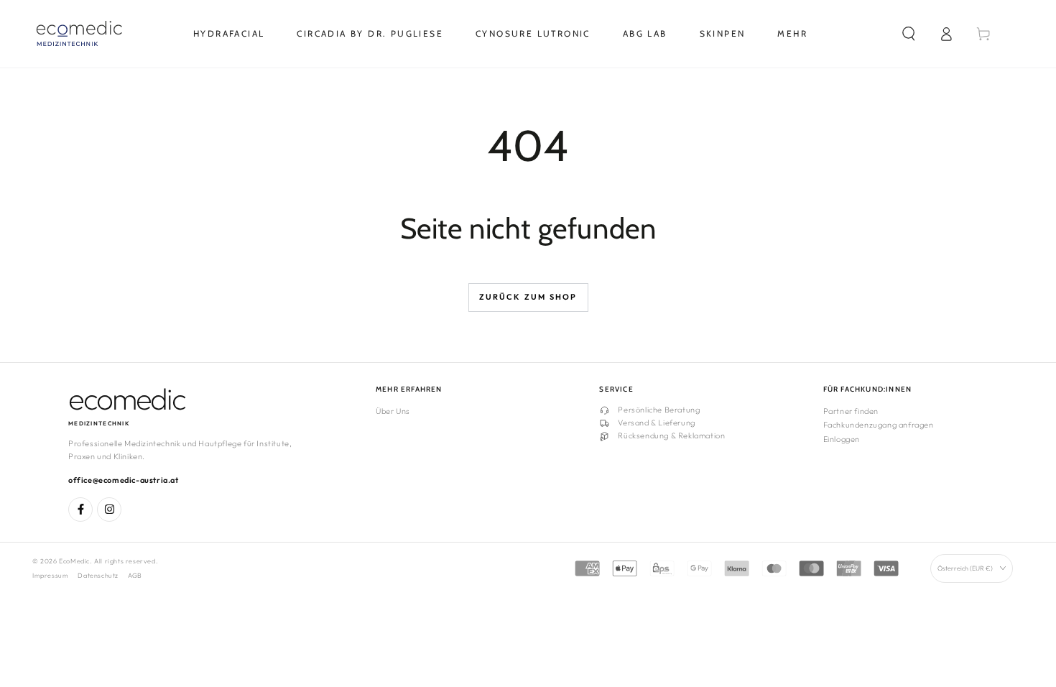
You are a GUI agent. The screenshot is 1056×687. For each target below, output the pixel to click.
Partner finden (851, 411)
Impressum (50, 575)
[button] (908, 34)
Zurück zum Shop (528, 297)
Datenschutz (98, 575)
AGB (135, 575)
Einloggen (841, 439)
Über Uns (393, 411)
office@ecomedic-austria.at (123, 480)
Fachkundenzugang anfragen (878, 425)
